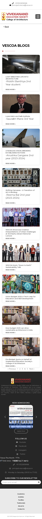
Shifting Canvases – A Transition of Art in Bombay (20, 194)
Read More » (11, 89)
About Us (21, 506)
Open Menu (38, 16)
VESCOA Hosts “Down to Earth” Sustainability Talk (19, 266)
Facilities (21, 500)
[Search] (39, 482)
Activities (21, 497)
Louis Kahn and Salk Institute (20, 117)
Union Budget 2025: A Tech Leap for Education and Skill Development (21, 298)
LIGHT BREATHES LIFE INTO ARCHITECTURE (18, 81)
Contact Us (21, 509)
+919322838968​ (21, 3)
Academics (21, 494)
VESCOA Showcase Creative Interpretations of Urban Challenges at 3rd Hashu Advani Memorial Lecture (21, 233)
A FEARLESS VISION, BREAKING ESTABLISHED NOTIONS (19, 155)
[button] (5, 416)
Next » (31, 369)
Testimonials (21, 503)
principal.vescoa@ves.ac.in (22, 5)
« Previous (12, 369)
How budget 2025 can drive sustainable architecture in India (19, 329)
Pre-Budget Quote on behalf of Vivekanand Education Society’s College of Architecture (19, 361)
